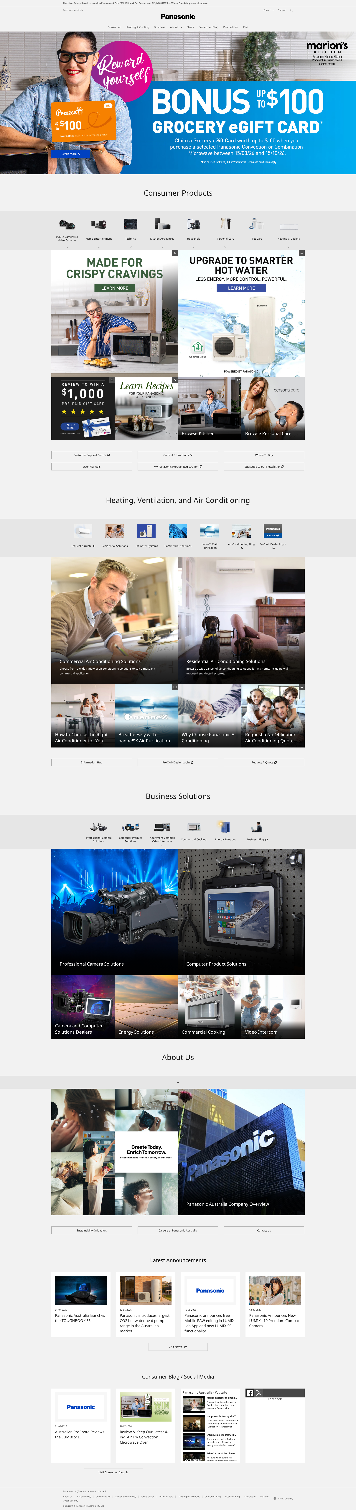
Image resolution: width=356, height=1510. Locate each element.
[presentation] (249, 1393)
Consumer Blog (213, 1496)
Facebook (275, 1399)
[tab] (249, 1393)
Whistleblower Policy (125, 1496)
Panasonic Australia (73, 10)
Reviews (264, 1496)
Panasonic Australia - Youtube (205, 1392)
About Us (67, 1496)
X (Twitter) (80, 1491)
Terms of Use (147, 1496)
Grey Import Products (189, 1496)
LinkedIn (102, 1491)
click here (202, 3)
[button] (67, 230)
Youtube (92, 1491)
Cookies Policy (103, 1496)
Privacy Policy (84, 1496)
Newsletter (250, 1496)
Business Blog (232, 1496)
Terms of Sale (166, 1496)
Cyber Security (70, 1500)
